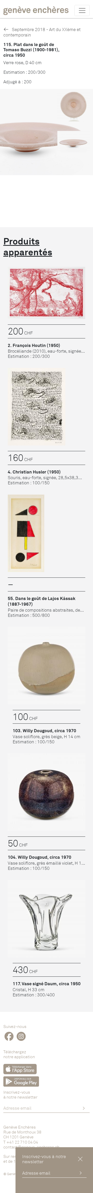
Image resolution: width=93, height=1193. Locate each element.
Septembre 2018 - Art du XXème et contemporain (42, 32)
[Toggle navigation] (82, 10)
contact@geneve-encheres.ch (31, 1147)
